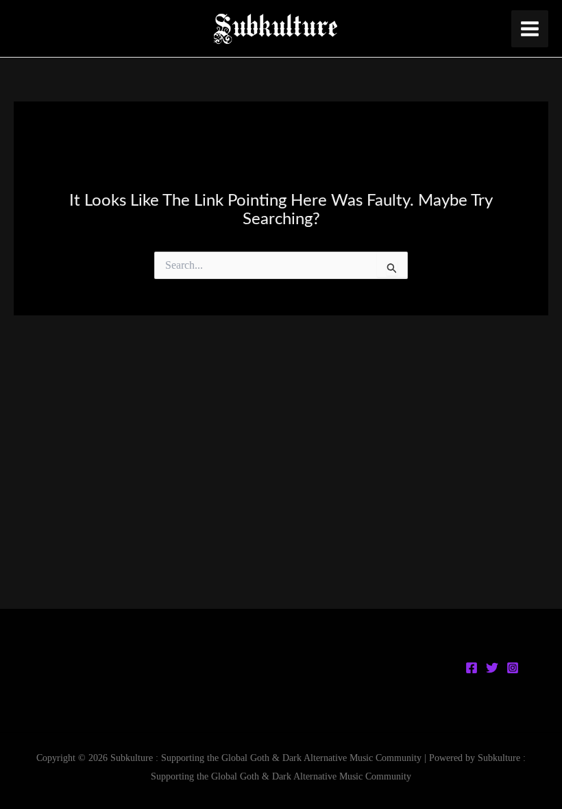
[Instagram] (512, 668)
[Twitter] (492, 668)
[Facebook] (471, 668)
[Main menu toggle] (529, 28)
